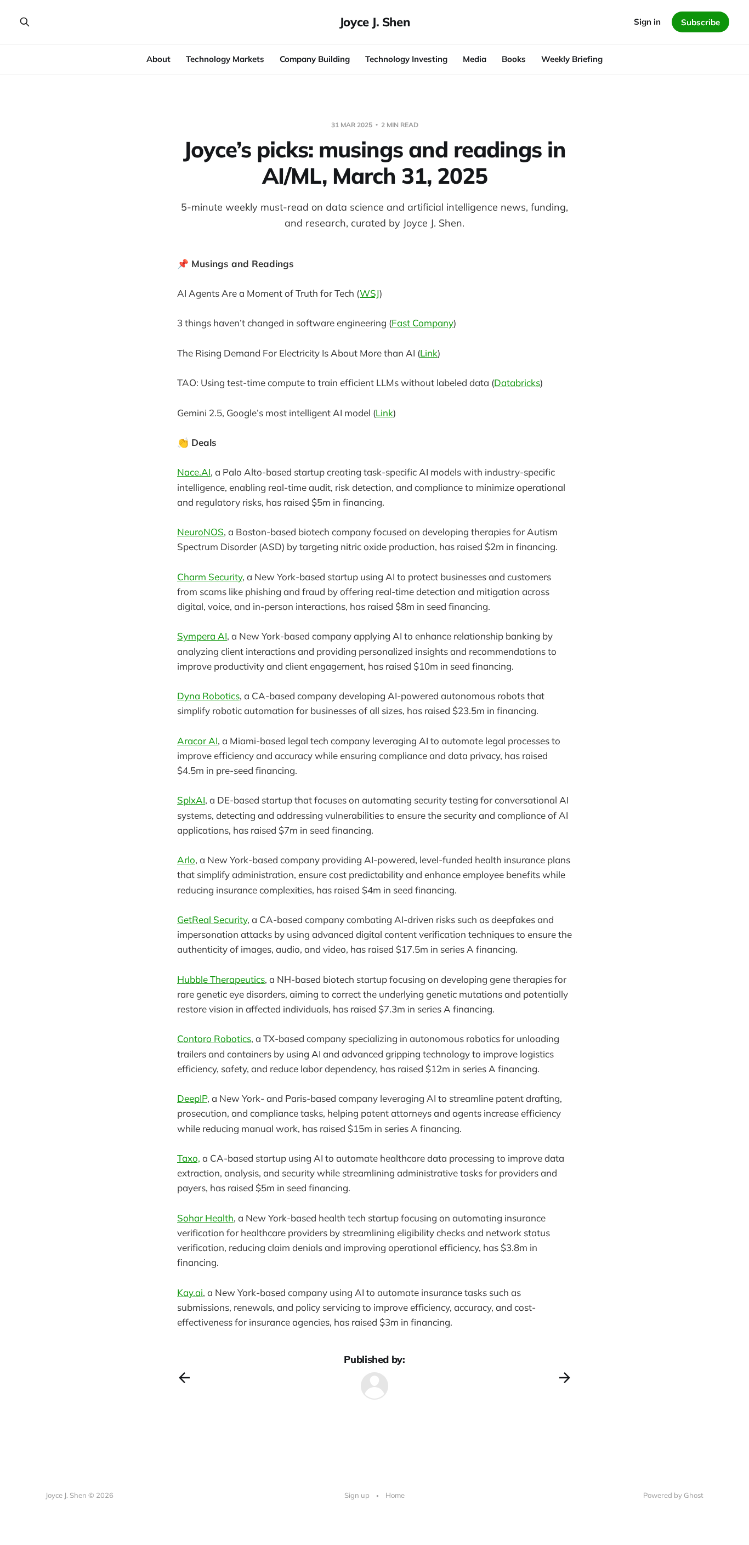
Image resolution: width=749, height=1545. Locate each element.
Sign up (357, 1495)
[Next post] (565, 1377)
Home (395, 1495)
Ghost (693, 1495)
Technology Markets (225, 59)
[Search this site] (24, 22)
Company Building (315, 59)
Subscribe (700, 22)
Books (514, 59)
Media (474, 59)
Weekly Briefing (572, 59)
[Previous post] (184, 1377)
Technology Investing (406, 59)
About (158, 59)
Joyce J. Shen (374, 22)
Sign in (647, 21)
